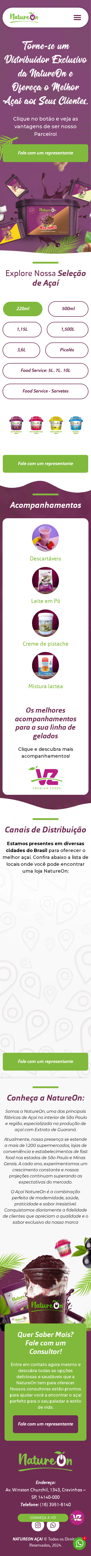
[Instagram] (38, 1525)
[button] (77, 17)
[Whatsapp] (53, 1525)
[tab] (23, 309)
